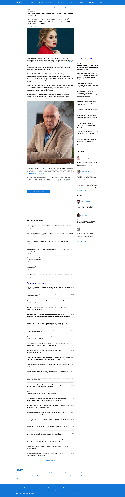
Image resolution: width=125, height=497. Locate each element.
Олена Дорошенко (37, 27)
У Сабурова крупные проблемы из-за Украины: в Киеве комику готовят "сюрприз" (87, 133)
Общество (44, 185)
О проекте (18, 487)
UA (17, 7)
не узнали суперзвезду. (37, 173)
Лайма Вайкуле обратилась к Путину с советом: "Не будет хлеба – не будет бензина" (87, 85)
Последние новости (36, 283)
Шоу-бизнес (52, 185)
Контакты (35, 487)
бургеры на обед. (63, 180)
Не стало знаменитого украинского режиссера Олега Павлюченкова (87, 110)
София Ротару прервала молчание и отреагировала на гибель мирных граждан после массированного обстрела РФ (87, 76)
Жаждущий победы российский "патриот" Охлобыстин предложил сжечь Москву (87, 103)
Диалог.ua (67, 490)
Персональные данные (54, 487)
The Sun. (71, 62)
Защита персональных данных (70, 487)
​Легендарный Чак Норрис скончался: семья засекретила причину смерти (86, 125)
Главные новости (85, 59)
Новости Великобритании (34, 185)
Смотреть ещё (50, 460)
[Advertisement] (50, 205)
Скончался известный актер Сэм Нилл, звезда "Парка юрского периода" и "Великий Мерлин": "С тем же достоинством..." (87, 94)
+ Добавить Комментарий (38, 191)
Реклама (43, 487)
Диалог (28, 9)
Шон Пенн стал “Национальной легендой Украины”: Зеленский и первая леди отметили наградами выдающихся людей (87, 66)
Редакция (26, 487)
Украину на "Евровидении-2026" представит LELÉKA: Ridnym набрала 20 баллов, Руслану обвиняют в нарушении (86, 142)
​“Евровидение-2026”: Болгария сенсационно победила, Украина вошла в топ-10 (87, 117)
